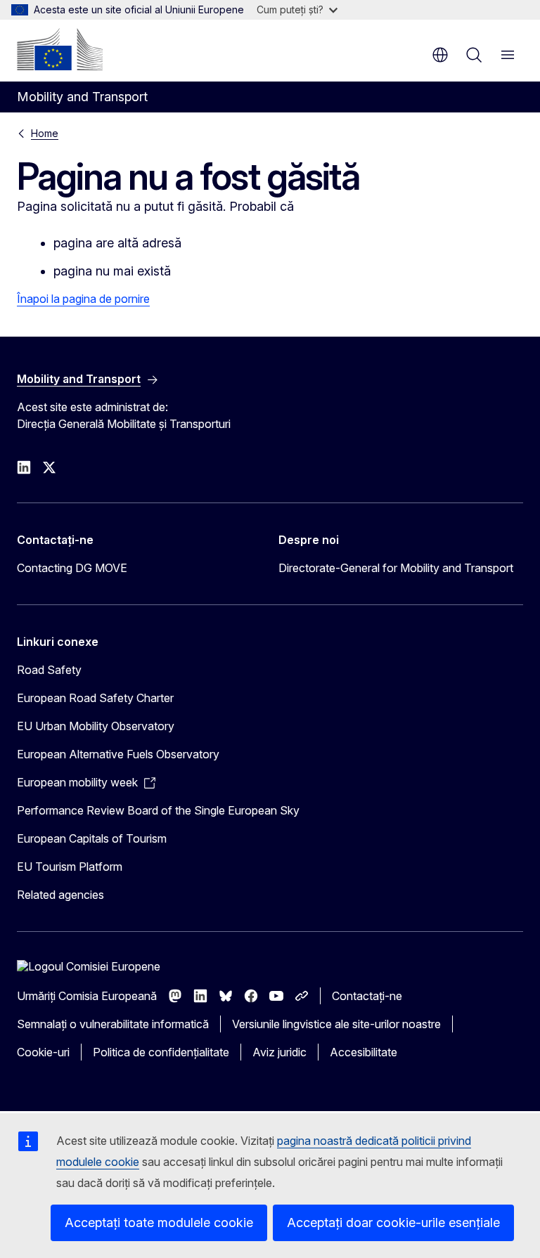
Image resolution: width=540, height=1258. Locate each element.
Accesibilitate (363, 1052)
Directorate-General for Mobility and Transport (395, 568)
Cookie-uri (43, 1052)
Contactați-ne (367, 996)
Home (44, 133)
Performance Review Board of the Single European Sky (158, 810)
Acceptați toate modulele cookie (159, 1222)
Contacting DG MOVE (72, 568)
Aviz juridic (279, 1052)
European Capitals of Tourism (92, 838)
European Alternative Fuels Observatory (118, 754)
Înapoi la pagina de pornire (83, 299)
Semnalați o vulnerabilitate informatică (113, 1024)
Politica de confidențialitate (161, 1052)
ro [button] (440, 54)
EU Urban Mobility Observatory (95, 726)
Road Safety (49, 670)
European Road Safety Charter (95, 698)
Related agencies (60, 895)
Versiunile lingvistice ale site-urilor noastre (336, 1024)
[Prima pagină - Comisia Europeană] (60, 49)
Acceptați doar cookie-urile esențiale (393, 1222)
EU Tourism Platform (69, 867)
